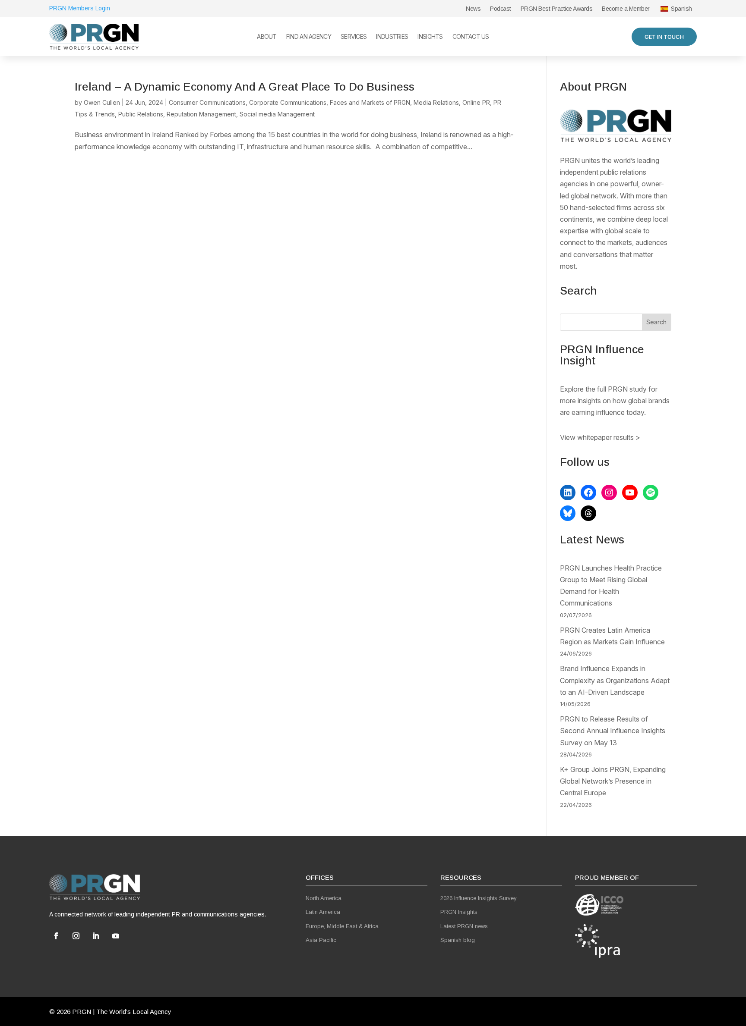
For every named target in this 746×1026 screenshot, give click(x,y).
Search (656, 322)
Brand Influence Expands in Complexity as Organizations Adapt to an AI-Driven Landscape (615, 680)
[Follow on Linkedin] (96, 936)
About (267, 37)
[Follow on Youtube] (116, 936)
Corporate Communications (287, 102)
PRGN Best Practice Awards (557, 9)
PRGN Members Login (79, 8)
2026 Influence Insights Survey (478, 898)
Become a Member (626, 9)
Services (354, 37)
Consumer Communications (207, 102)
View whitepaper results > (600, 437)
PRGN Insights (458, 912)
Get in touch (664, 36)
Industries (392, 37)
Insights (430, 37)
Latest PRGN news (464, 926)
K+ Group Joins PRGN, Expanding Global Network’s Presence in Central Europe (613, 781)
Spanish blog (457, 940)
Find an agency (308, 37)
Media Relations (436, 102)
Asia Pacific (321, 940)
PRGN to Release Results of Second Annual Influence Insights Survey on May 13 (612, 731)
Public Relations (140, 114)
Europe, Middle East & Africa (342, 926)
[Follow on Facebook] (56, 936)
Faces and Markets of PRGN (370, 102)
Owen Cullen (102, 102)
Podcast (500, 9)
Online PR (476, 102)
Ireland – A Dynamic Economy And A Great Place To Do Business (244, 86)
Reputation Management (201, 114)
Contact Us (470, 37)
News (473, 9)
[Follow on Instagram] (76, 936)
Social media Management (277, 114)
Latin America (323, 912)
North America (323, 898)
